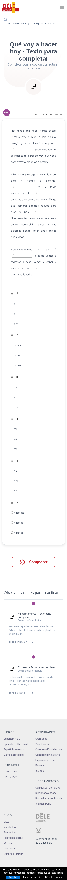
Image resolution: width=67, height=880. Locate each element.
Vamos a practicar (14, 754)
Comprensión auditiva (47, 754)
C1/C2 (13, 777)
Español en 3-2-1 (13, 738)
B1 (15, 771)
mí (15, 428)
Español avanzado (14, 749)
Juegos (39, 770)
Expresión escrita (45, 760)
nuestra (18, 522)
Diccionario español (46, 793)
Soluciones (58, 114)
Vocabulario (42, 744)
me (15, 448)
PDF (41, 114)
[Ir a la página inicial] (6, 20)
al (14, 313)
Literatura (9, 848)
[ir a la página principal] (10, 7)
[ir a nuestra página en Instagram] (38, 830)
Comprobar (38, 562)
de (15, 387)
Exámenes (41, 765)
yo (15, 438)
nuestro (18, 532)
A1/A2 (7, 771)
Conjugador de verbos (47, 787)
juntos (17, 365)
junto (16, 355)
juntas (17, 345)
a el (15, 323)
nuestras (18, 512)
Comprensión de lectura (48, 749)
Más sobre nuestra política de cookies (42, 877)
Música (8, 843)
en (15, 470)
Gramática (41, 738)
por (15, 407)
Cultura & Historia (13, 853)
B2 (5, 777)
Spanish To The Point (16, 744)
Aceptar (13, 877)
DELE (6, 821)
